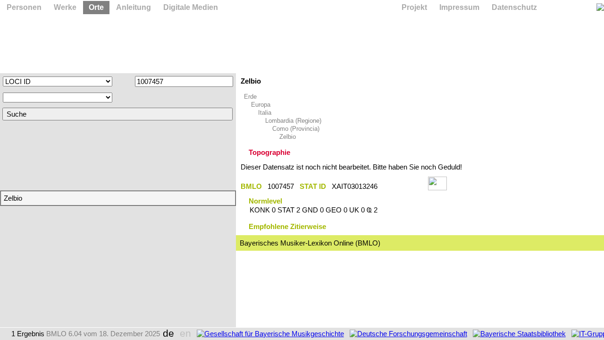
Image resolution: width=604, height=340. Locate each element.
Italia (264, 112)
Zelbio (287, 136)
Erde (250, 96)
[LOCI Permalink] (402, 186)
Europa (260, 104)
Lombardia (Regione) (293, 120)
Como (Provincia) (295, 128)
